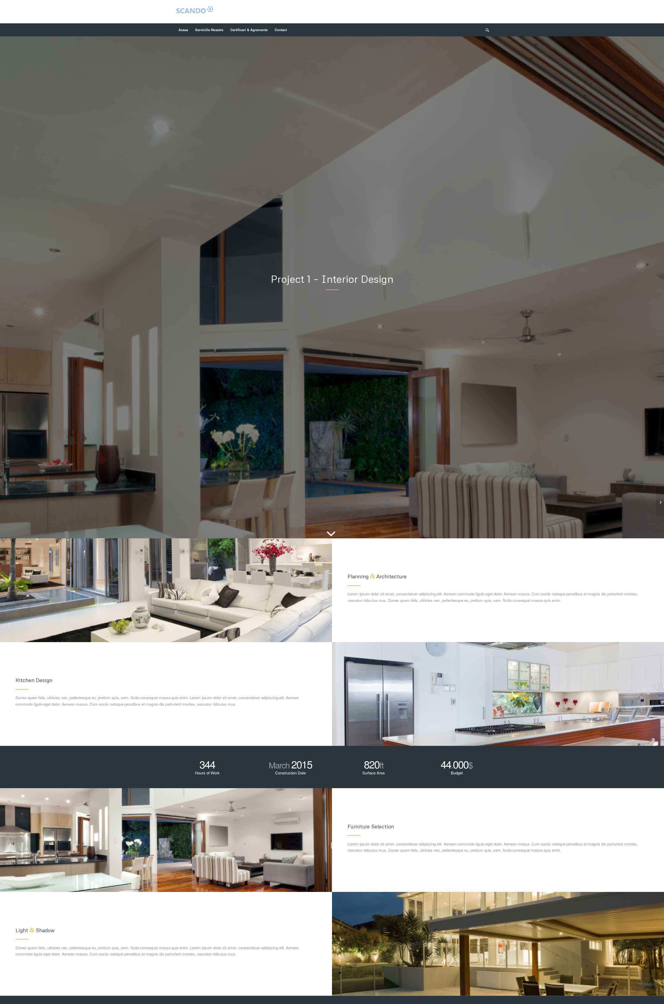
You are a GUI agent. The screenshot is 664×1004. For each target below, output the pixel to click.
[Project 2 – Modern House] (660, 502)
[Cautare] (485, 29)
